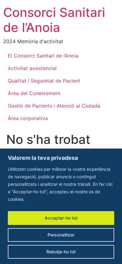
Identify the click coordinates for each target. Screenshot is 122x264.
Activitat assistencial (32, 68)
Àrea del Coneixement (34, 93)
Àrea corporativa (28, 118)
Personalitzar (61, 234)
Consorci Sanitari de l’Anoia (54, 20)
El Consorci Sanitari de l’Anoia (43, 56)
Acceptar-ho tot (61, 218)
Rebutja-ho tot (61, 251)
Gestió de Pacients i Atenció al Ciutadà (54, 106)
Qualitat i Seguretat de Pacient (44, 81)
